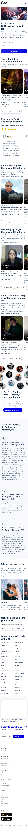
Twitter (5, 754)
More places (4, 765)
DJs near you (4, 781)
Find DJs (3, 775)
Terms (16, 825)
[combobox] (9, 42)
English (5, 748)
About (2, 799)
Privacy (22, 825)
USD (3, 750)
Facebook (5, 756)
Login (25, 3)
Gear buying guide (5, 777)
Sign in (3, 805)
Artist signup (19, 3)
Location (4, 40)
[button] (11, 111)
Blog (2, 772)
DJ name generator (6, 779)
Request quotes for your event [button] (13, 410)
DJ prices (3, 783)
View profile (5, 106)
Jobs (2, 801)
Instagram (5, 758)
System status (4, 797)
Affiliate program (5, 785)
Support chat (4, 795)
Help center (4, 792)
